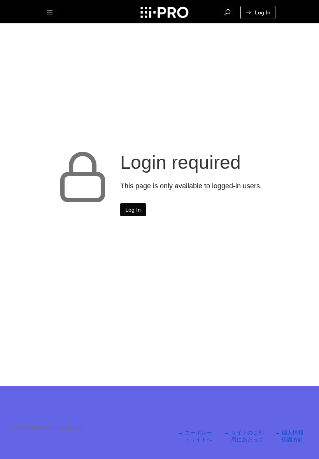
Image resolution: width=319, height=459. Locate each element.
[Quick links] (164, 12)
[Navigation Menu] (50, 12)
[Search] (227, 12)
